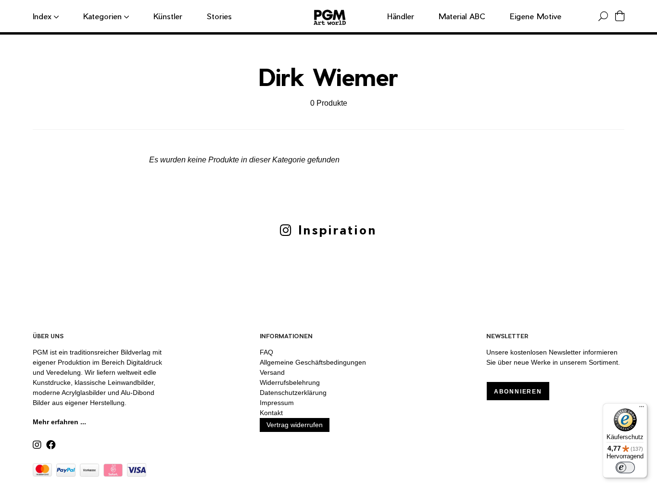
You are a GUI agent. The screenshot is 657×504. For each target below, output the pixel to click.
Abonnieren (518, 391)
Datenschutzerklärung (293, 392)
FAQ (266, 352)
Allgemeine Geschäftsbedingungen (313, 362)
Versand (272, 372)
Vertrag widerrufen (294, 425)
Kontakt (271, 413)
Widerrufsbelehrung (290, 382)
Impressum (277, 402)
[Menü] (641, 409)
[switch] (625, 467)
